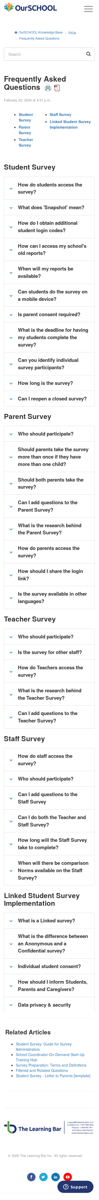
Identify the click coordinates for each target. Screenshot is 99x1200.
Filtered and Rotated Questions (42, 1070)
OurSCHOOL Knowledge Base (41, 32)
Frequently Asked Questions (39, 38)
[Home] (40, 8)
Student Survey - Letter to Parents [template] (53, 1075)
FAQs (72, 32)
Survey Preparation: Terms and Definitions (51, 1065)
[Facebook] (31, 1177)
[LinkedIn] (55, 1177)
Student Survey (26, 117)
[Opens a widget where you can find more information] (75, 1187)
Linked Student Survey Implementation (70, 124)
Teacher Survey (26, 142)
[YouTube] (67, 1177)
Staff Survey (60, 114)
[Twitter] (43, 1177)
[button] (88, 9)
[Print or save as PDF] (52, 86)
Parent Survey (25, 129)
